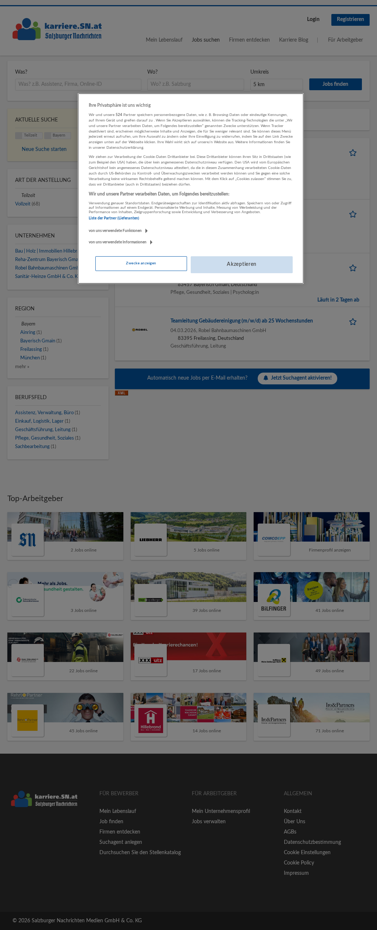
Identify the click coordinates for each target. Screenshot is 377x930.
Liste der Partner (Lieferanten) (114, 218)
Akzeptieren (242, 264)
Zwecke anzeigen (141, 263)
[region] (191, 188)
